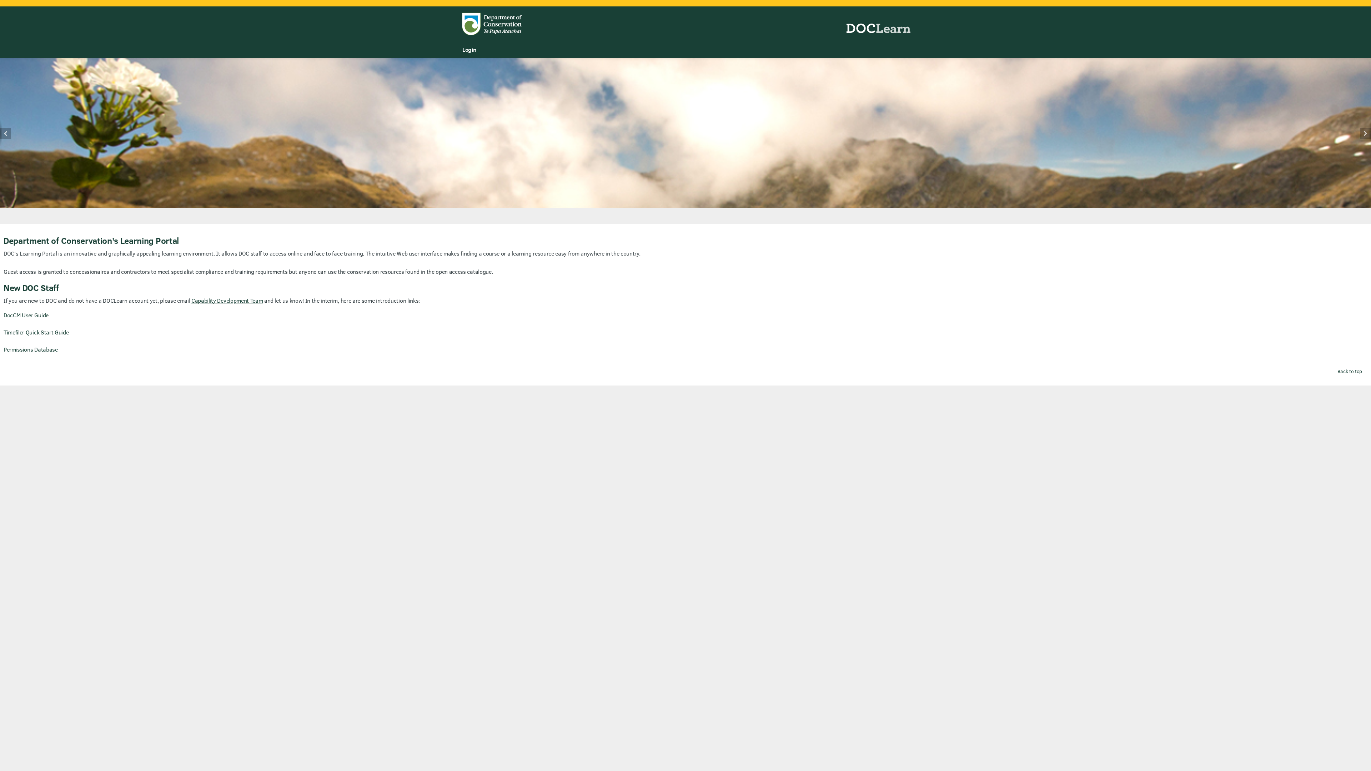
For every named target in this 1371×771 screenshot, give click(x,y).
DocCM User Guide (26, 315)
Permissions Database (31, 349)
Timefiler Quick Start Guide (36, 332)
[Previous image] (13, 133)
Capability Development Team (227, 300)
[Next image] (1357, 133)
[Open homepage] (685, 20)
